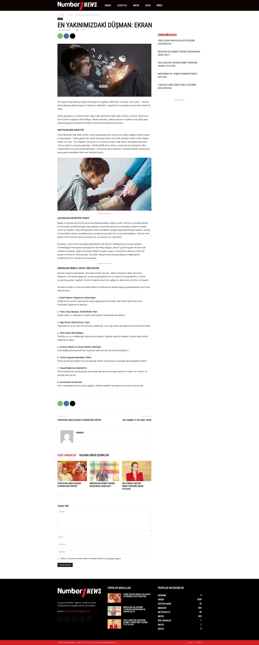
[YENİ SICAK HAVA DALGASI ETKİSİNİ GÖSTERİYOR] (72, 471)
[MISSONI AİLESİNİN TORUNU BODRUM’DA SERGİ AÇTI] (104, 471)
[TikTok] (178, 5)
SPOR (147, 5)
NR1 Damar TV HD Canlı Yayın (137, 420)
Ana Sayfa (61, 15)
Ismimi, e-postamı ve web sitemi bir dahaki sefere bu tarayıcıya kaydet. (90, 558)
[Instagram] (173, 5)
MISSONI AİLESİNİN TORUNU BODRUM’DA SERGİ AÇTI (134, 609)
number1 (80, 432)
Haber (108, 5)
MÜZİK (136, 5)
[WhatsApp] (60, 36)
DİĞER (159, 5)
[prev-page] (59, 494)
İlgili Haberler (66, 455)
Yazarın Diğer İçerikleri (94, 455)
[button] (198, 5)
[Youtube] (187, 5)
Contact (199, 642)
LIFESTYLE (122, 5)
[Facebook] (169, 5)
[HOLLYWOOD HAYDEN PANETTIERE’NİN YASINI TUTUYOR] (136, 471)
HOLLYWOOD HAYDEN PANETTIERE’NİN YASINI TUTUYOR (132, 486)
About (190, 642)
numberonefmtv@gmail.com (77, 611)
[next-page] (63, 494)
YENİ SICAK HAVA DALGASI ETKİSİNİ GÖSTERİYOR (79, 420)
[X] (182, 5)
